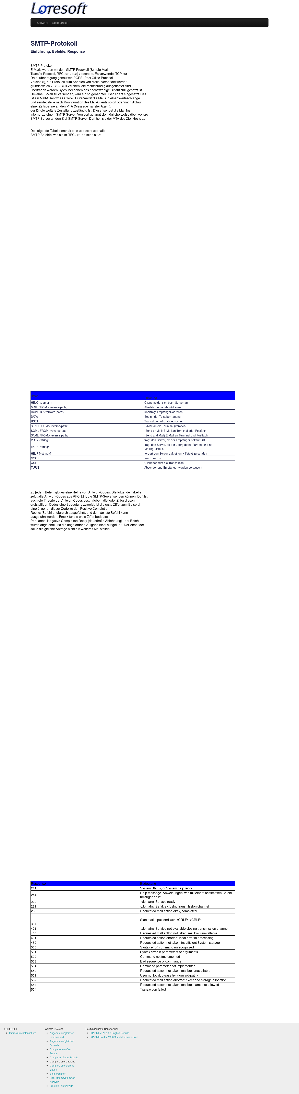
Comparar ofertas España (64, 1057)
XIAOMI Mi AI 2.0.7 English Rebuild (110, 1033)
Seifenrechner (57, 1073)
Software (42, 23)
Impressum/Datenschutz (22, 1033)
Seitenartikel (60, 23)
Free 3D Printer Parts (61, 1085)
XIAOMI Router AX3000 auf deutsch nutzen (114, 1037)
